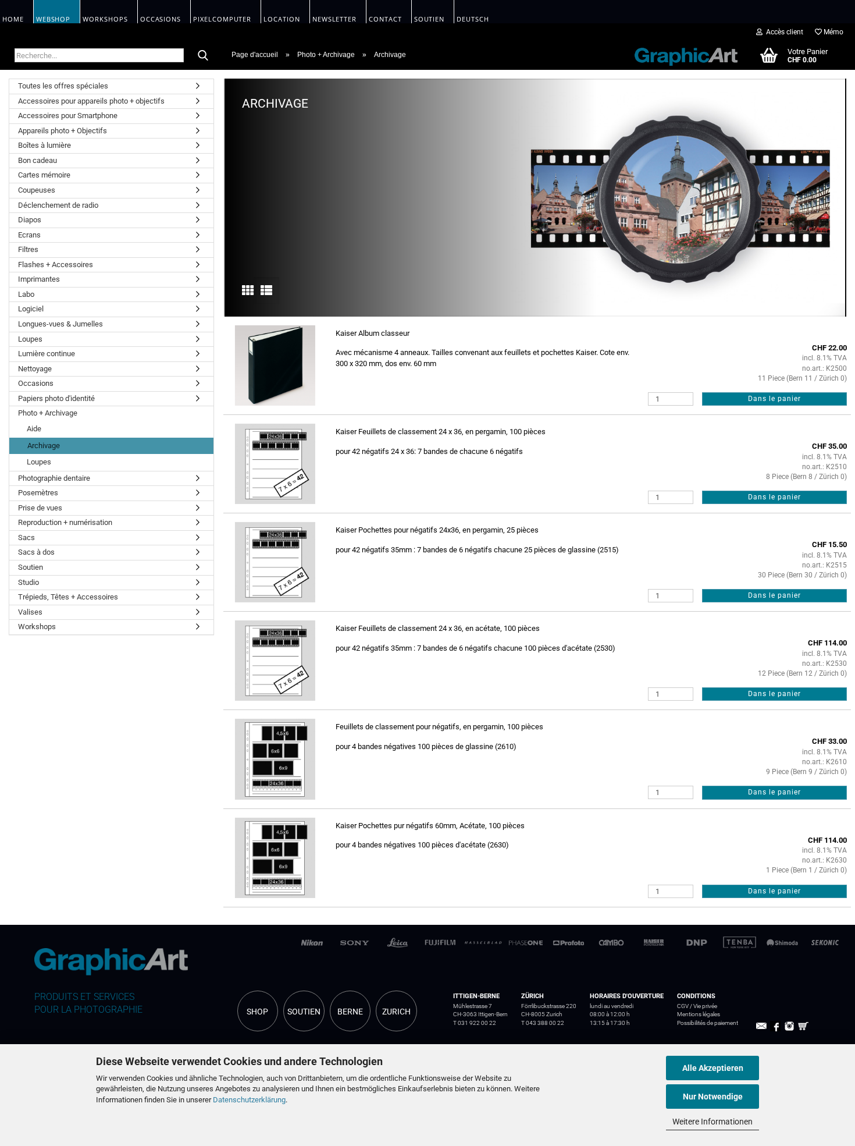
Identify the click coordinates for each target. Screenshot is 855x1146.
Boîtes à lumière (44, 145)
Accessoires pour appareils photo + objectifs (91, 101)
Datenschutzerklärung (249, 1099)
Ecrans (29, 234)
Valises (30, 612)
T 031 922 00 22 (474, 1023)
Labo (26, 294)
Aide (34, 428)
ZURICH (396, 1011)
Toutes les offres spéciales (63, 85)
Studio (28, 582)
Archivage (43, 445)
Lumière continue (46, 353)
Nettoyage (35, 368)
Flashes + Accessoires (55, 264)
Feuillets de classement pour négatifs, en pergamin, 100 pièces (439, 726)
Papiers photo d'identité (56, 398)
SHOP (257, 1011)
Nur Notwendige (713, 1096)
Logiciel (31, 308)
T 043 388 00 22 (542, 1023)
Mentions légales (698, 1014)
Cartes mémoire (44, 175)
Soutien (30, 567)
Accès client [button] (783, 32)
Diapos (29, 219)
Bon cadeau (37, 160)
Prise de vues (40, 507)
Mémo (832, 32)
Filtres (28, 249)
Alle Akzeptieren (712, 1068)
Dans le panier (774, 399)
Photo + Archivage (47, 413)
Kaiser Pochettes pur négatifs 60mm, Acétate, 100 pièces (430, 825)
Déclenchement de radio (58, 205)
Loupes (30, 339)
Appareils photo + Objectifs (62, 130)
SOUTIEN (303, 1011)
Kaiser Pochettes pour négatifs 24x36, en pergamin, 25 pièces (437, 530)
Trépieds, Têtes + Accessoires (68, 596)
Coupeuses (36, 190)
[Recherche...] (203, 56)
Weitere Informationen (712, 1121)
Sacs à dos (36, 552)
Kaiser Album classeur (372, 333)
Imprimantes (39, 279)
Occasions (36, 383)
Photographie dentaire (54, 478)
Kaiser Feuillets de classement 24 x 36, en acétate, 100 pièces (438, 628)
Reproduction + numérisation (65, 522)
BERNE (350, 1011)
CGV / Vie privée (697, 1006)
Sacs (26, 537)
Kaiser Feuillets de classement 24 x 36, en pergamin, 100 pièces (441, 431)
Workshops (37, 626)
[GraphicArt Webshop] (680, 55)
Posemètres (38, 492)
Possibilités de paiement (707, 1023)
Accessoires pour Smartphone (67, 115)
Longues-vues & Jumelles (60, 324)
